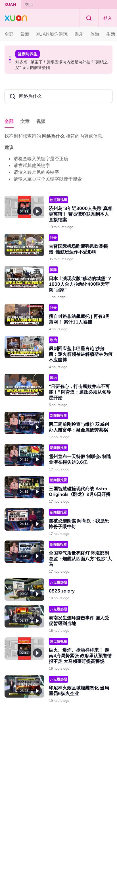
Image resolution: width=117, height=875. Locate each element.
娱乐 (78, 34)
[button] (10, 57)
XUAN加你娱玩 (52, 34)
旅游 (94, 34)
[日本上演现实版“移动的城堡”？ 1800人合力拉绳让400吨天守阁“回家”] (24, 277)
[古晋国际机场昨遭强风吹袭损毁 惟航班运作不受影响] (24, 245)
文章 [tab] (25, 121)
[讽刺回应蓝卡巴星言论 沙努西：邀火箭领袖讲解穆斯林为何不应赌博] (24, 347)
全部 (9, 34)
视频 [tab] (40, 121)
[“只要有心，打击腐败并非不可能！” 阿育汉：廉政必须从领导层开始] (24, 385)
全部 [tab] (9, 121)
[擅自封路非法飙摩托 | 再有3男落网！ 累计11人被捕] (24, 315)
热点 (29, 4)
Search (89, 18)
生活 (110, 34)
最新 (25, 34)
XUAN (10, 4)
